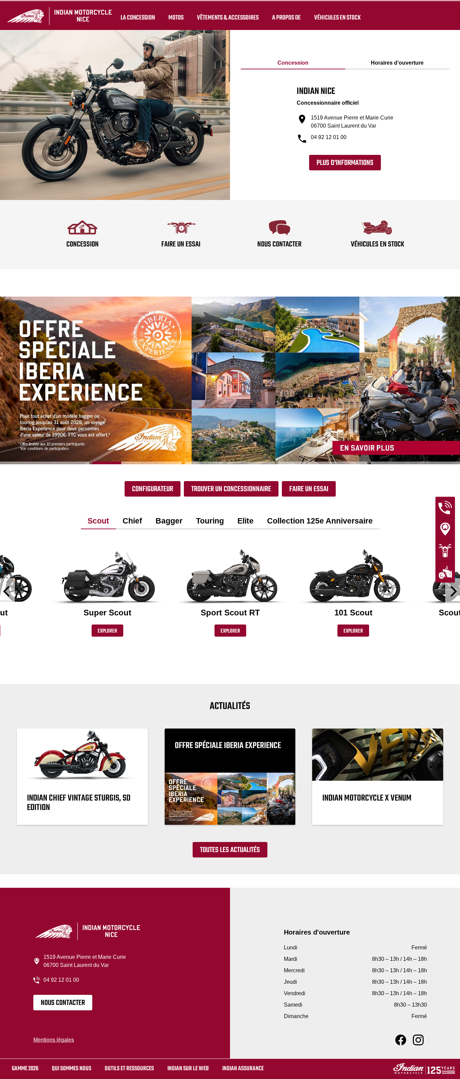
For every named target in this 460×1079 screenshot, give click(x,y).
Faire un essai (308, 489)
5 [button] (415, 463)
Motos (176, 17)
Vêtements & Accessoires (228, 17)
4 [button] (322, 463)
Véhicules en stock (337, 17)
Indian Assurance (243, 1069)
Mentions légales (53, 1040)
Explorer (107, 631)
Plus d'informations (345, 163)
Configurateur (152, 489)
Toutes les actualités (230, 850)
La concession (138, 17)
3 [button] (229, 463)
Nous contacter (63, 1003)
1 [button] (44, 463)
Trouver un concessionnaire (231, 489)
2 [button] (137, 463)
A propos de (286, 17)
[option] (230, 380)
